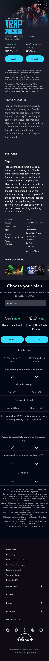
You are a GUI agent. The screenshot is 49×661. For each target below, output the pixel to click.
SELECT (14, 59)
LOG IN (41, 4)
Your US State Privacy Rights (15, 565)
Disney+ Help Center (31, 524)
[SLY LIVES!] (14, 270)
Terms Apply (7, 489)
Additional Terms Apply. (29, 91)
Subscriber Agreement (13, 570)
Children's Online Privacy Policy (16, 560)
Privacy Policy (10, 555)
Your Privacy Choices (12, 575)
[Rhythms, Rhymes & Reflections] (35, 270)
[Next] (44, 270)
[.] (8, 630)
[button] (24, 586)
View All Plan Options (15, 100)
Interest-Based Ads (12, 580)
